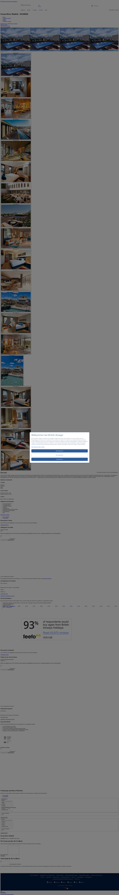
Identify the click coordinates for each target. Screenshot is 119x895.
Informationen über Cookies (38, 447)
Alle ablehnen (59, 459)
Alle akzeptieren (59, 450)
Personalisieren (59, 455)
